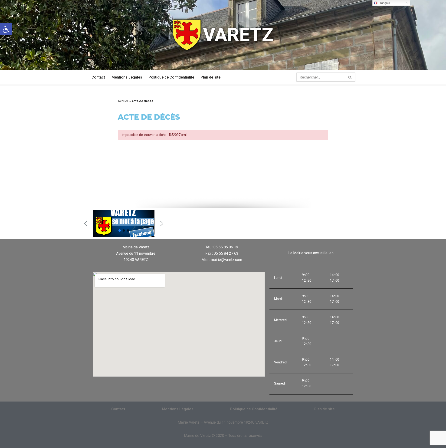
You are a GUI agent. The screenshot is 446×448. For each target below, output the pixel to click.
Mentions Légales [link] (127, 77)
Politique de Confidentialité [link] (171, 77)
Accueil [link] (123, 101)
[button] (85, 223)
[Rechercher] (350, 77)
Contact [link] (98, 77)
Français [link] (383, 3)
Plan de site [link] (210, 77)
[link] (6, 29)
